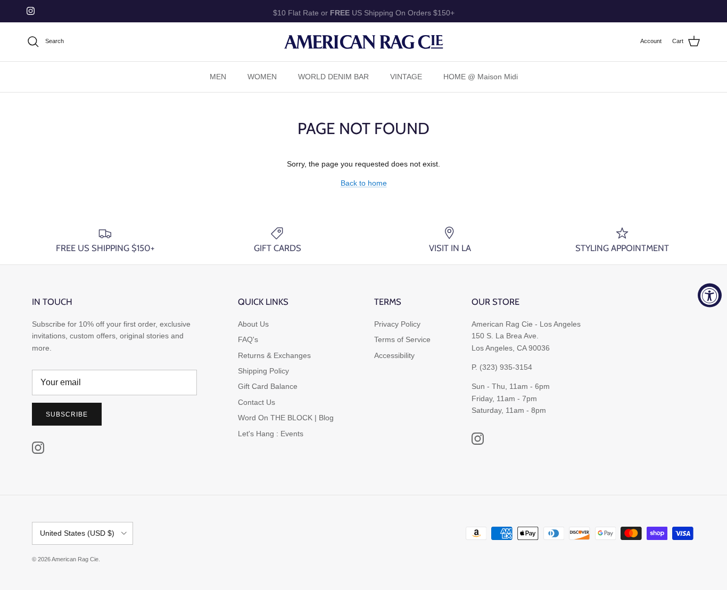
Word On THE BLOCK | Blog (286, 417)
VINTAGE (406, 76)
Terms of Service (402, 339)
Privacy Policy (397, 324)
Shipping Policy (263, 371)
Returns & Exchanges (274, 355)
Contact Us (256, 402)
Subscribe (67, 414)
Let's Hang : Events (270, 433)
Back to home (364, 183)
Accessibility (394, 355)
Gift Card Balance (268, 386)
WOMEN (262, 76)
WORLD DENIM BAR (333, 76)
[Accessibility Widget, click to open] (710, 295)
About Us (253, 324)
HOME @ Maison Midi (480, 76)
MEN (218, 76)
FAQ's (248, 339)
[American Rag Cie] (363, 42)
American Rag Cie (75, 559)
